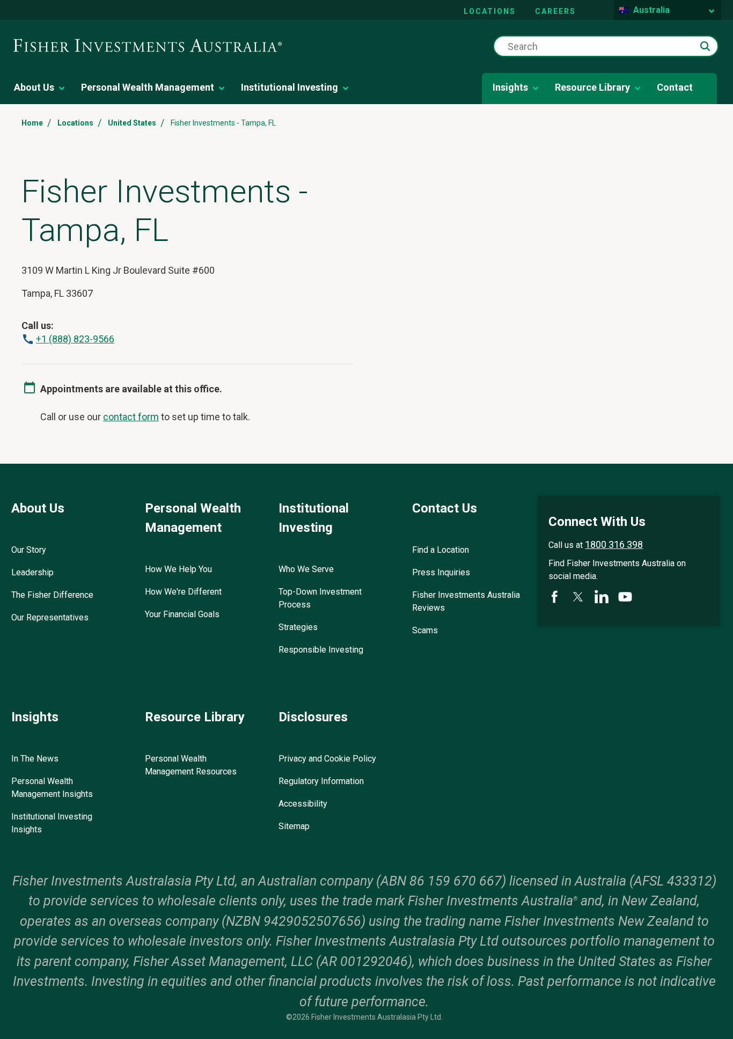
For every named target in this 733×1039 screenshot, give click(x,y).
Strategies (298, 627)
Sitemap (294, 826)
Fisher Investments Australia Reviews (466, 601)
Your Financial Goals (182, 614)
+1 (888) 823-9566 (75, 339)
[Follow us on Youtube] (625, 597)
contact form (131, 416)
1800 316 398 (614, 544)
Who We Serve (306, 569)
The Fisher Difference (52, 595)
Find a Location (440, 550)
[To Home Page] (147, 45)
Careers (555, 11)
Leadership (32, 572)
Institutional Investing (289, 87)
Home (32, 123)
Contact (675, 87)
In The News (34, 758)
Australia (651, 10)
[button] (705, 46)
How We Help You (178, 569)
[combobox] (606, 46)
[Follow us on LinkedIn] (601, 597)
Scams (425, 630)
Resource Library (592, 87)
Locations (490, 11)
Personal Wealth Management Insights (52, 787)
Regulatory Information (321, 781)
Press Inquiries (441, 572)
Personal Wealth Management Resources (191, 765)
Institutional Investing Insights (51, 823)
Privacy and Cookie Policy (327, 758)
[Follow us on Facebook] (554, 597)
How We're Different (183, 592)
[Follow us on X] (578, 597)
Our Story (28, 550)
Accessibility (302, 804)
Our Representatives (50, 617)
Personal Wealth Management (147, 87)
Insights (510, 87)
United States (132, 123)
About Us (34, 87)
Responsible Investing (320, 650)
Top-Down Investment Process (320, 598)
